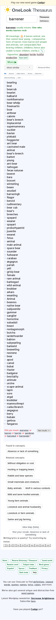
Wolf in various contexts (37, 488)
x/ (11, 545)
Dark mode (23, 572)
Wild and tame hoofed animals (23, 494)
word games (27, 593)
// (14, 545)
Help (35, 572)
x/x (23, 545)
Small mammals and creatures (23, 482)
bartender (24, 436)
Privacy (45, 568)
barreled (11, 436)
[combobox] (18, 67)
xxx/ (48, 545)
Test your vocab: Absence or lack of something (30, 532)
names (23, 584)
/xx (18, 545)
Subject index (28, 565)
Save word (23, 58)
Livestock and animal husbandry (24, 507)
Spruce (21, 568)
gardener (29, 433)
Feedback (33, 568)
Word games (44, 565)
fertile (33, 54)
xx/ (27, 545)
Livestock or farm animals (21, 513)
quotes (15, 584)
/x (7, 545)
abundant (24, 54)
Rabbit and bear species (20, 475)
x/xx (37, 545)
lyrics (30, 584)
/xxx (32, 545)
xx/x (42, 545)
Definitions (44, 21)
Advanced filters (44, 67)
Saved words (47, 561)
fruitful (40, 54)
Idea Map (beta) (30, 527)
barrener (11, 27)
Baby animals (15, 488)
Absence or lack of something (23, 451)
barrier (18, 433)
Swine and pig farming (19, 519)
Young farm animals (18, 500)
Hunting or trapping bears (21, 469)
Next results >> (44, 431)
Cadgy (41, 2)
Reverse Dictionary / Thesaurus (24, 561)
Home (4, 561)
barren (8, 433)
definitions (38, 581)
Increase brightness (42, 598)
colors (37, 584)
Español (10, 568)
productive (11, 57)
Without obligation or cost (21, 463)
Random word (12, 565)
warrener (24, 430)
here (33, 601)
